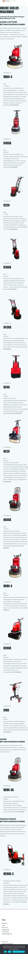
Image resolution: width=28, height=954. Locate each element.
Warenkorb (4, 923)
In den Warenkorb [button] (14, 105)
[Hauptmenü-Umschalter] (25, 3)
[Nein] (26, 949)
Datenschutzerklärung (7, 944)
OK (5, 951)
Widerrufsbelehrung (7, 934)
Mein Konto (5, 927)
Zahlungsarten (5, 929)
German (7, 1)
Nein (9, 951)
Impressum (5, 941)
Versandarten (5, 931)
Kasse (3, 925)
